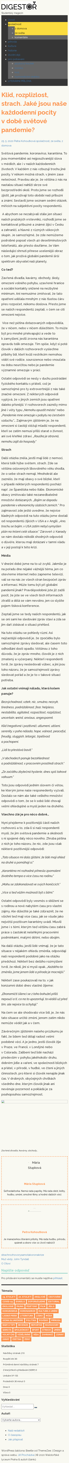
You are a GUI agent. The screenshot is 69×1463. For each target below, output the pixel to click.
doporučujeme (36, 1301)
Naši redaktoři (16, 1430)
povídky (43, 1320)
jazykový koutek (24, 63)
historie (12, 50)
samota (25, 1254)
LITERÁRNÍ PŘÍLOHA (19, 81)
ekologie (8, 1306)
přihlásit (57, 1278)
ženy (27, 1339)
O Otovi (5, 1263)
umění (57, 1330)
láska (39, 1316)
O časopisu (14, 1434)
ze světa (20, 33)
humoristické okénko (27, 76)
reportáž (36, 1325)
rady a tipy (9, 1325)
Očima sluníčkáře (13, 1320)
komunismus (10, 1311)
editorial (54, 1301)
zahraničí (47, 1334)
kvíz (17, 72)
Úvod (11, 19)
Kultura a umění (48, 1311)
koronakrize (37, 1254)
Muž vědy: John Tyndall (15, 1259)
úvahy (6, 1339)
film (42, 1306)
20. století (24, 1297)
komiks (19, 68)
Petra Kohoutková (25, 141)
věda (36, 1334)
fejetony (31, 1306)
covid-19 (8, 1301)
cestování (54, 1297)
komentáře (21, 37)
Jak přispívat (15, 1439)
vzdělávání (23, 1334)
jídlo (51, 1306)
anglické (39, 1297)
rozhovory (15, 1254)
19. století (9, 1297)
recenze (23, 1325)
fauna (20, 1306)
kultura (12, 46)
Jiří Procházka (26, 1454)
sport (35, 1330)
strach (5, 1254)
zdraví (60, 1334)
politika (31, 1320)
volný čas (8, 1334)
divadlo (20, 1301)
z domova (21, 28)
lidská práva (10, 1316)
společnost (14, 24)
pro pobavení (16, 59)
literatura (26, 1316)
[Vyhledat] (35, 1407)
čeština (16, 1339)
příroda (12, 41)
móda (49, 1316)
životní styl (14, 54)
